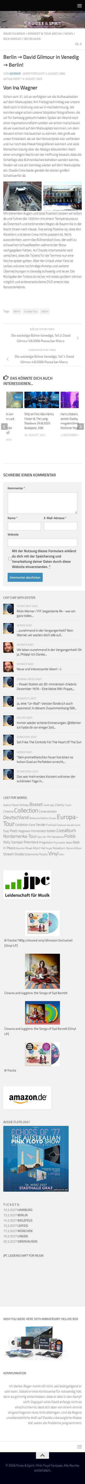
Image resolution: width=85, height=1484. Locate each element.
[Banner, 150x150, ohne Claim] (19, 1291)
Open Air (41, 837)
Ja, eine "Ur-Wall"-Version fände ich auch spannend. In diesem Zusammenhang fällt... (47, 706)
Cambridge (48, 805)
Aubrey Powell (11, 805)
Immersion (38, 830)
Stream (8, 854)
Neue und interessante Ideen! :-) (39, 668)
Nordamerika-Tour (20, 836)
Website (13, 534)
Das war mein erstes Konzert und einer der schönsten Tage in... (46, 779)
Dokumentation (38, 818)
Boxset (36, 804)
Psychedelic (59, 842)
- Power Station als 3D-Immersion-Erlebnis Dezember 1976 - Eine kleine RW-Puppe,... (46, 686)
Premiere (31, 842)
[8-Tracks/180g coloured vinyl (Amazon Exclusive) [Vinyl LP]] (42, 935)
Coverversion (48, 811)
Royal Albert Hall (35, 848)
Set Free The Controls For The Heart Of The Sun (49, 742)
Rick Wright (12, 38)
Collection (26, 810)
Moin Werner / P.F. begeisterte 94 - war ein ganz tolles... (46, 613)
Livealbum (66, 830)
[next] (80, 426)
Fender (41, 824)
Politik (69, 836)
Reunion (20, 848)
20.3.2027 (20, 1241)
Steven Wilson (74, 848)
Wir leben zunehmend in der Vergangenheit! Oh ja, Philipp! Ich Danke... (49, 652)
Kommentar (16, 488)
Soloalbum (59, 848)
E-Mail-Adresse (55, 518)
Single (49, 848)
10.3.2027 (17, 1209)
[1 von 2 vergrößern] (36, 187)
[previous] (4, 426)
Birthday (24, 805)
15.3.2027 (15, 1225)
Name (12, 518)
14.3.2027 (17, 1220)
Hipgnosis (24, 831)
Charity (59, 804)
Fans (32, 824)
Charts (68, 805)
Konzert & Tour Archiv (45, 33)
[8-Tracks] (42, 1065)
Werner (15, 73)
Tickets (43, 854)
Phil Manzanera (55, 837)
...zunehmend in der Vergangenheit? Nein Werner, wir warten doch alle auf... (45, 633)
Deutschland (16, 817)
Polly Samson (13, 842)
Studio (19, 854)
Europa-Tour (30, 311)
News (69, 33)
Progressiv (46, 842)
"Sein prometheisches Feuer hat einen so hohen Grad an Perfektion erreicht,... (45, 759)
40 (20, 397)
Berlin (17, 311)
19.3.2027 (15, 1236)
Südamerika (31, 854)
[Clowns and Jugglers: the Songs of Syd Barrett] (42, 987)
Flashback (61, 825)
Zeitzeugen (32, 38)
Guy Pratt (10, 830)
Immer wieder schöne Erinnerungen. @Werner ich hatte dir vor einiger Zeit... (49, 725)
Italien (44, 311)
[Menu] (79, 5)
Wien (61, 854)
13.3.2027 (15, 1215)
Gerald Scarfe (73, 825)
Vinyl (53, 853)
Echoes (52, 818)
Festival (51, 825)
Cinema (8, 811)
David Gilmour (14, 33)
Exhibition (22, 824)
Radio (69, 842)
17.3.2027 (17, 1230)
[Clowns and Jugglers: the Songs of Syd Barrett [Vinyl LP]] (42, 1023)
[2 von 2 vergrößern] (76, 187)
